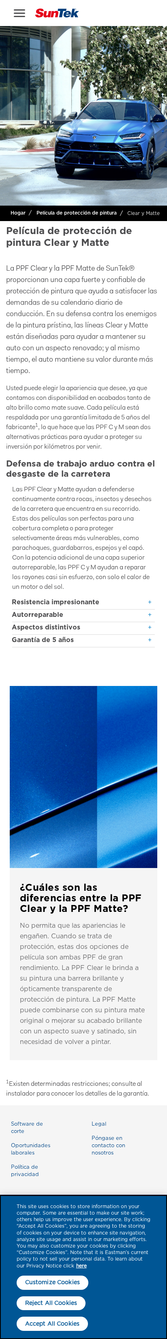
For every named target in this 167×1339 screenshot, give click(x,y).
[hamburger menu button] (19, 13)
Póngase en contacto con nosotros (108, 1145)
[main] (83, 1267)
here (81, 1266)
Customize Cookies (52, 1282)
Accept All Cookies (52, 1323)
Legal (99, 1124)
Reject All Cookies (51, 1303)
